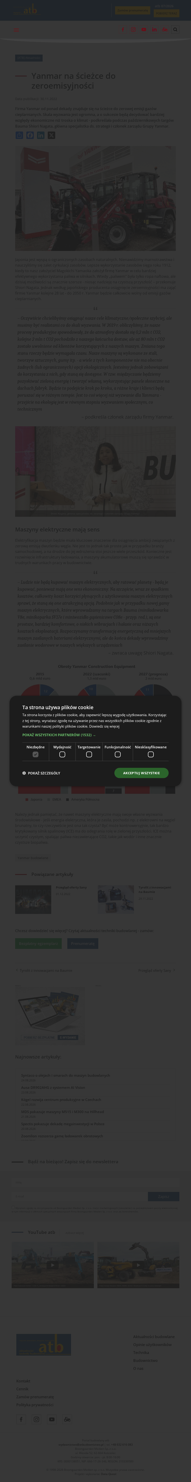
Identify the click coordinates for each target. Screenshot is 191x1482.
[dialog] (95, 741)
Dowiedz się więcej (104, 726)
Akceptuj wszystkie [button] (141, 773)
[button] (95, 735)
